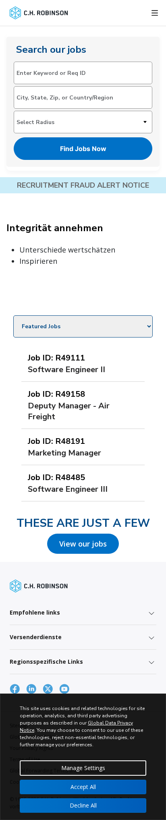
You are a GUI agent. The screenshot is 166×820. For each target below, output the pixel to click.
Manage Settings (83, 768)
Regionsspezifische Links (46, 661)
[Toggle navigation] (154, 13)
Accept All (83, 787)
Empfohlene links (35, 612)
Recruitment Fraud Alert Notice (83, 185)
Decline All (83, 805)
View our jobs (83, 544)
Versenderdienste (36, 637)
